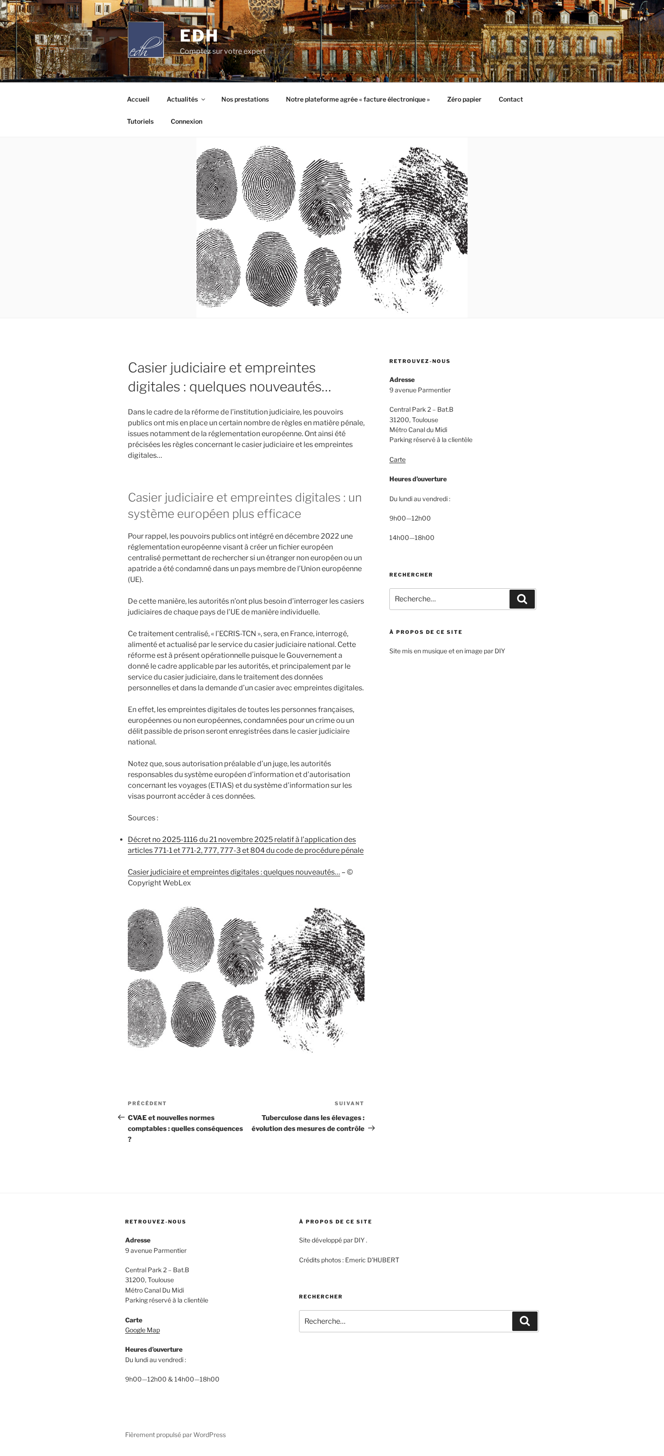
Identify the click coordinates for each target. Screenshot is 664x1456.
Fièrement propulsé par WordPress (175, 1434)
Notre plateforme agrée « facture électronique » (358, 99)
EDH (199, 36)
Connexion (186, 121)
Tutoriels (140, 121)
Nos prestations (245, 99)
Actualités (182, 99)
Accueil (138, 99)
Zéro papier (464, 99)
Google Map (142, 1330)
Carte (397, 459)
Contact (511, 99)
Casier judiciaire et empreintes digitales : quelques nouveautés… (234, 872)
